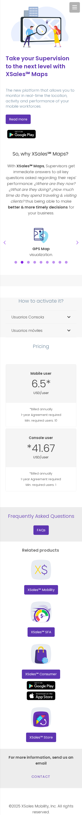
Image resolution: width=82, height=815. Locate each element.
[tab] (16, 262)
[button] (5, 242)
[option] (41, 243)
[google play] (41, 685)
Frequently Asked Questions (41, 516)
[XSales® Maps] (41, 695)
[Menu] (74, 7)
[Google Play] (41, 134)
